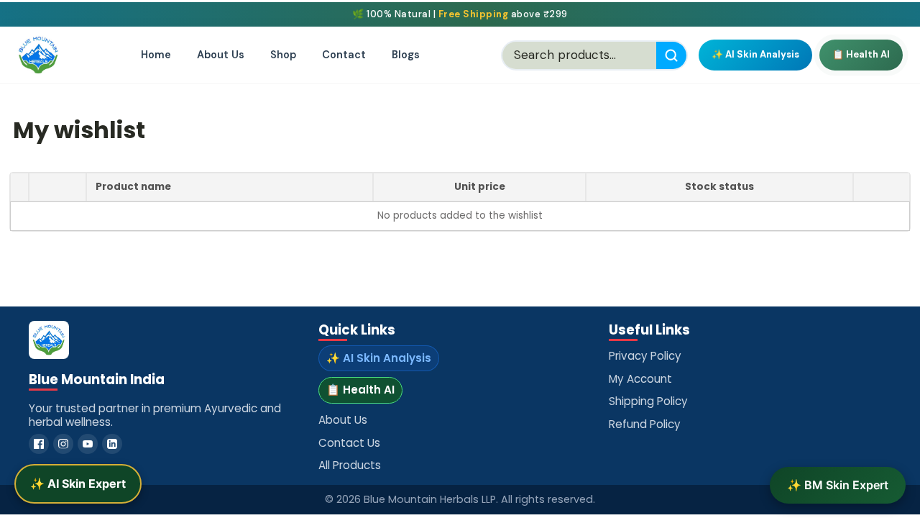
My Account (640, 378)
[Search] (671, 55)
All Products (349, 465)
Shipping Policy (648, 401)
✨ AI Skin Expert (78, 483)
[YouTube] (88, 444)
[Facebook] (39, 444)
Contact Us (349, 442)
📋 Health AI (861, 54)
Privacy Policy (645, 355)
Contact (344, 54)
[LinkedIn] (112, 444)
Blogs (406, 54)
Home (156, 54)
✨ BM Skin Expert (837, 485)
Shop (283, 54)
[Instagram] (63, 444)
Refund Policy (645, 424)
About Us (220, 54)
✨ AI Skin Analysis (755, 54)
